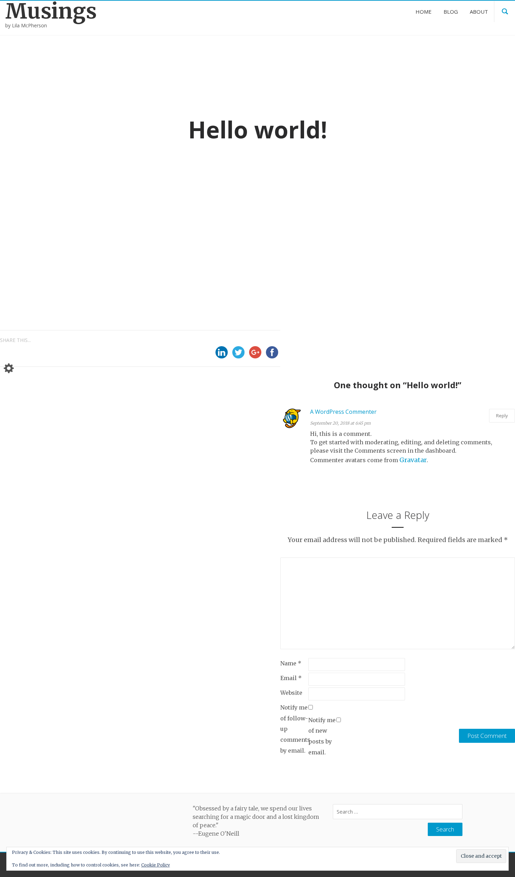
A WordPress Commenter (343, 412)
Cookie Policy (155, 865)
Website (291, 692)
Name (290, 663)
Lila (208, 217)
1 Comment (299, 218)
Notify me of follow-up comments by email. (294, 729)
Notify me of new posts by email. (322, 736)
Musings (51, 11)
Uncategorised (248, 218)
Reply (502, 415)
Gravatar (413, 460)
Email (291, 677)
